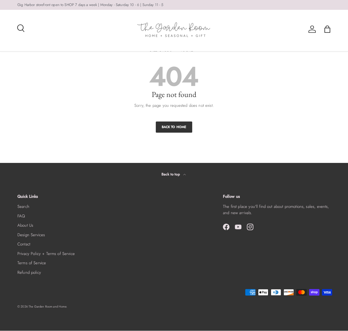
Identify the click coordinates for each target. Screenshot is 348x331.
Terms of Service (31, 263)
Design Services (31, 235)
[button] (327, 29)
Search (23, 206)
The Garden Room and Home (47, 306)
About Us (25, 225)
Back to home (174, 126)
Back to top (171, 174)
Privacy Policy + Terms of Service (46, 254)
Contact (23, 244)
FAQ (21, 216)
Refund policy (29, 272)
